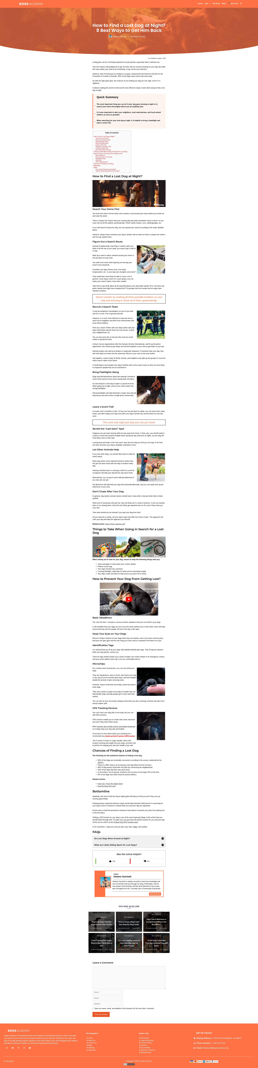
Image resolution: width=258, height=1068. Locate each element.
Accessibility (146, 1048)
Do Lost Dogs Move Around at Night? (106, 169)
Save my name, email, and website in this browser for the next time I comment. (124, 1008)
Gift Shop (216, 3)
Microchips (99, 160)
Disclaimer (145, 1038)
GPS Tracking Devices (102, 162)
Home (200, 3)
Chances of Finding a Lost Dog (103, 163)
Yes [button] (113, 861)
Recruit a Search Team (102, 141)
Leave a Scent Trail (101, 145)
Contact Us (92, 1043)
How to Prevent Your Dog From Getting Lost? (108, 153)
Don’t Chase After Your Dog (103, 149)
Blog (224, 3)
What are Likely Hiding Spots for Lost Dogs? (108, 171)
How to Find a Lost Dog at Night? (104, 136)
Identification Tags (101, 158)
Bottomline (97, 165)
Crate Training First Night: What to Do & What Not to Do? (101, 943)
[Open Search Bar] (241, 4)
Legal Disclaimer (147, 1040)
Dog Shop (92, 1050)
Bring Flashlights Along (102, 143)
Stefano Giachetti (119, 37)
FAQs (95, 167)
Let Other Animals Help (102, 148)
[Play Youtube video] (129, 599)
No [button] (148, 861)
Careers (144, 1045)
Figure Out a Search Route (103, 140)
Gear (206, 3)
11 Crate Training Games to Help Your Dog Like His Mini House (129, 943)
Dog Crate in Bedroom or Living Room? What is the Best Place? (156, 921)
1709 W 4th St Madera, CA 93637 (227, 1038)
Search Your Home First (102, 138)
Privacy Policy (146, 1043)
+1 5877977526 (218, 1043)
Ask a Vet (234, 3)
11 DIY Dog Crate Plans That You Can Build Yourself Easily (156, 943)
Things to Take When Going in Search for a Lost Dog (110, 151)
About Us (91, 1040)
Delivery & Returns (148, 1050)
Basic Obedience (100, 155)
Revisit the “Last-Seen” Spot (103, 146)
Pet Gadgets (101, 917)
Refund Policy (146, 1052)
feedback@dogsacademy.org (215, 1048)
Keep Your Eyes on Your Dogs (104, 157)
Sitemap (91, 1048)
